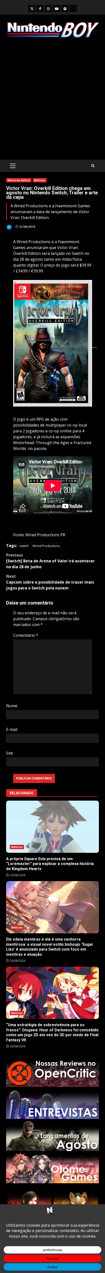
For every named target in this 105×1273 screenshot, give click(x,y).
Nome (11, 705)
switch (24, 546)
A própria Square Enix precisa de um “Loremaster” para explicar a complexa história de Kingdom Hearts (52, 827)
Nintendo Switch (19, 180)
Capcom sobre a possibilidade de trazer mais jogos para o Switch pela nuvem (50, 582)
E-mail (11, 729)
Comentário (25, 635)
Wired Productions (46, 546)
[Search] (92, 165)
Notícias (39, 180)
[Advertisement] (52, 98)
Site (9, 753)
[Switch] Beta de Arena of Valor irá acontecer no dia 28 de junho (50, 560)
